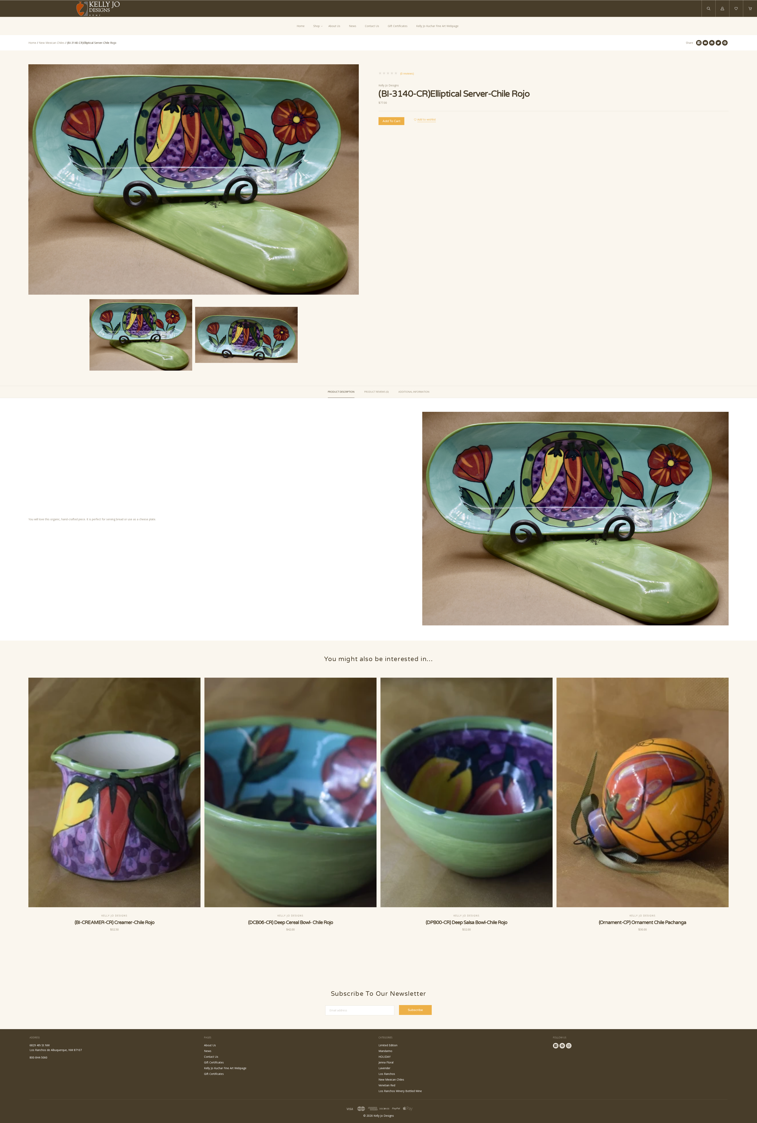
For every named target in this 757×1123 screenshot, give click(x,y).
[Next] (354, 335)
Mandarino (385, 1051)
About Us (334, 26)
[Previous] (33, 335)
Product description (341, 391)
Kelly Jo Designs (388, 85)
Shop (316, 26)
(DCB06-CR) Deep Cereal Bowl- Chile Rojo (290, 922)
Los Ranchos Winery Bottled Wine (400, 1091)
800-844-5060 (38, 1057)
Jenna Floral (385, 1062)
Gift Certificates (397, 26)
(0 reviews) (406, 73)
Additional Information (413, 391)
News (352, 26)
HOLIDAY (384, 1057)
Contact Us (372, 26)
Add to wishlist (426, 119)
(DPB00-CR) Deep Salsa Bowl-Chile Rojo (466, 922)
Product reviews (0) (376, 391)
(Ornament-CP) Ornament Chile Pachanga (642, 922)
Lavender (384, 1068)
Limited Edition (387, 1045)
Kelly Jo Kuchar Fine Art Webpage (437, 26)
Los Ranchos (386, 1074)
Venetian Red (386, 1085)
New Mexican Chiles (51, 43)
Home (301, 26)
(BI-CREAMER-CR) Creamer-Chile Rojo (114, 922)
